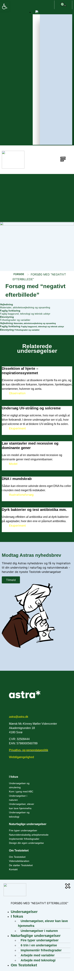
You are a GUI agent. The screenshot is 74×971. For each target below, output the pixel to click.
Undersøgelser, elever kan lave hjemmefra (21, 806)
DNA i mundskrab (17, 479)
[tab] (37, 306)
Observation (17, 393)
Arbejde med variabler (38, 955)
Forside (18, 274)
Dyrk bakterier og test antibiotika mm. (34, 510)
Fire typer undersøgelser (23, 830)
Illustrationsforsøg (21, 494)
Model (13, 463)
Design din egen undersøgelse (26, 842)
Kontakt (13, 869)
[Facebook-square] (51, 5)
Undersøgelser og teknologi (19, 814)
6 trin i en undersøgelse (39, 945)
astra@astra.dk (18, 716)
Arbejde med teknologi (38, 960)
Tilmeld (11, 580)
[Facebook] (12, 768)
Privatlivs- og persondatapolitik (28, 750)
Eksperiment (17, 428)
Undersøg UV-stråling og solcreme (31, 408)
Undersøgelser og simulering (19, 785)
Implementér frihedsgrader (24, 838)
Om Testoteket (17, 856)
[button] (4, 6)
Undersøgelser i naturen (18, 797)
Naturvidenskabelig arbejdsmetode (28, 834)
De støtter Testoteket (21, 865)
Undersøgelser (24, 912)
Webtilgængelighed (21, 757)
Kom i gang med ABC (21, 791)
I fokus (13, 776)
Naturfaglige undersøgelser (27, 824)
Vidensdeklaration (19, 861)
